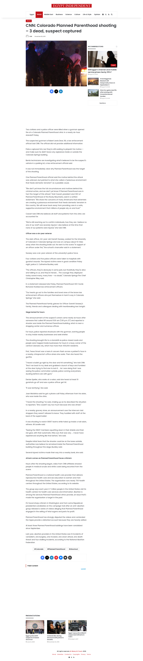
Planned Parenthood (57, 549)
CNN (30, 36)
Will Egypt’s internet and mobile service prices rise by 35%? (102, 70)
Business (59, 14)
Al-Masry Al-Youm (76, 651)
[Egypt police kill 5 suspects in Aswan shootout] (35, 627)
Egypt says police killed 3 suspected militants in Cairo (77, 635)
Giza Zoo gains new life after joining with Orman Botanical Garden (108, 93)
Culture (77, 14)
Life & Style (87, 14)
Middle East (48, 14)
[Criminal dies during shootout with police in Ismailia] (56, 627)
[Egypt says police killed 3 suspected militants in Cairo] (77, 625)
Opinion (97, 14)
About (54, 654)
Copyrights (76, 654)
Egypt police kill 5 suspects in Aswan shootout (32, 637)
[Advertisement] (56, 591)
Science (68, 14)
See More (103, 103)
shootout (74, 549)
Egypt (32, 14)
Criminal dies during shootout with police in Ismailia (55, 637)
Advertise (60, 654)
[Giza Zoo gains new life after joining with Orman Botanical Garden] (93, 92)
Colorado (39, 549)
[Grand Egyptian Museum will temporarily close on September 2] (93, 81)
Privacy (83, 654)
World (39, 14)
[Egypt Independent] (71, 6)
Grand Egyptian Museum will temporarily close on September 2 (107, 82)
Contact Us (68, 654)
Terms (89, 654)
